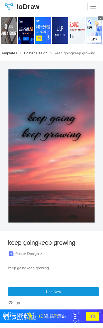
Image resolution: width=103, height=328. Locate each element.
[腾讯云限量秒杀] (26, 30)
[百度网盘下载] (8, 30)
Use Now (53, 292)
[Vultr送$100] (60, 30)
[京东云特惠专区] (77, 30)
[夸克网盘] (94, 30)
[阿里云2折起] (43, 30)
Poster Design (36, 53)
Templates (8, 53)
